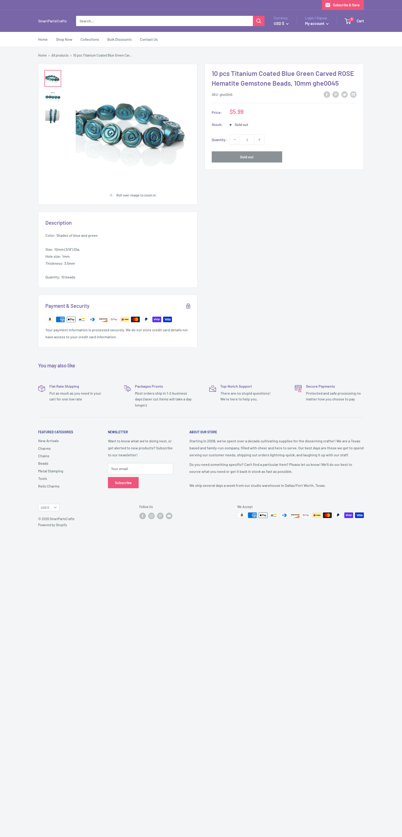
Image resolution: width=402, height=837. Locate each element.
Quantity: (219, 139)
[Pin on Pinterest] (335, 94)
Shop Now (64, 39)
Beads (43, 463)
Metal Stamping (50, 471)
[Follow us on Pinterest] (160, 515)
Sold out (247, 157)
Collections (89, 39)
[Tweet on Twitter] (344, 94)
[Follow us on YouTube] (169, 515)
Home (43, 39)
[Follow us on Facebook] (142, 515)
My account (315, 23)
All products (60, 55)
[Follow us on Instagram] (151, 515)
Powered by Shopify (52, 525)
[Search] (259, 21)
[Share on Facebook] (327, 94)
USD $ (45, 507)
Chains (43, 456)
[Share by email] (353, 94)
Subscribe (123, 482)
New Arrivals (48, 440)
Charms (44, 448)
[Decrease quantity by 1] (235, 140)
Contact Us (149, 39)
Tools (42, 478)
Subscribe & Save (346, 5)
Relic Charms (49, 486)
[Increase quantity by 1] (259, 140)
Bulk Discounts (119, 39)
